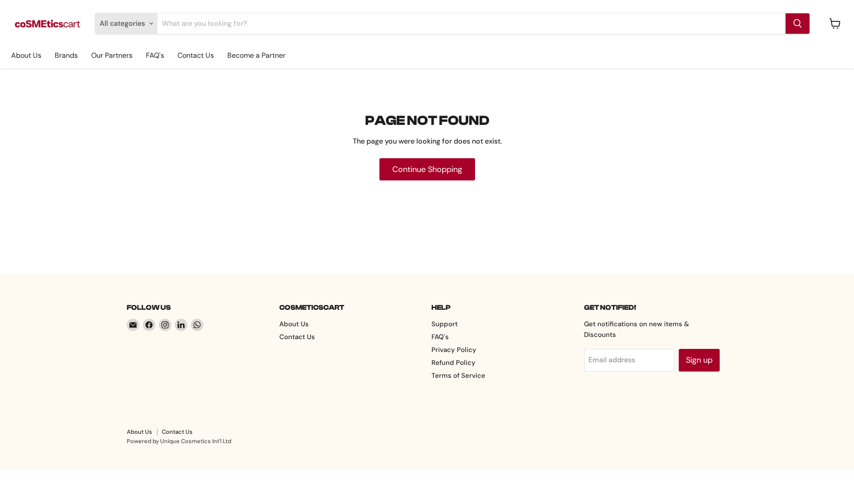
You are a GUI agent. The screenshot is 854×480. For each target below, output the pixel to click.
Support (444, 324)
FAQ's (155, 55)
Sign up (699, 360)
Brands (66, 55)
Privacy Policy (453, 349)
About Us (26, 55)
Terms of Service (458, 375)
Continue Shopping (427, 169)
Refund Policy (453, 362)
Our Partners (112, 55)
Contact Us (195, 55)
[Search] (798, 23)
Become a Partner (256, 55)
